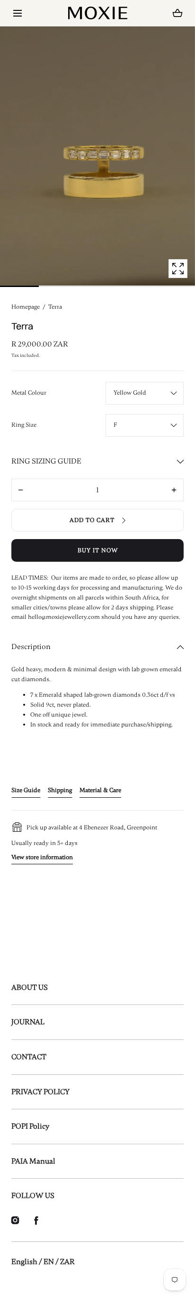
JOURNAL (27, 1022)
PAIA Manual (33, 1161)
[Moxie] (97, 13)
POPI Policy (30, 1126)
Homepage (25, 307)
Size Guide (25, 790)
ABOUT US (29, 987)
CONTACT (28, 1057)
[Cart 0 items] (178, 13)
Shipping (60, 790)
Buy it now (98, 550)
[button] (17, 13)
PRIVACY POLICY (40, 1092)
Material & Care (100, 790)
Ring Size (23, 425)
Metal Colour (28, 393)
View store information (42, 857)
